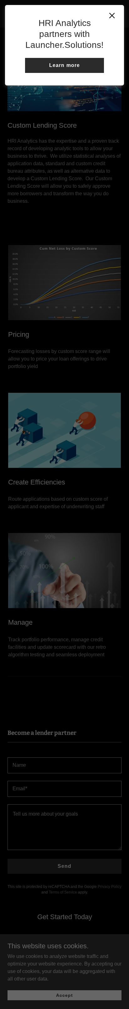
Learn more (64, 65)
